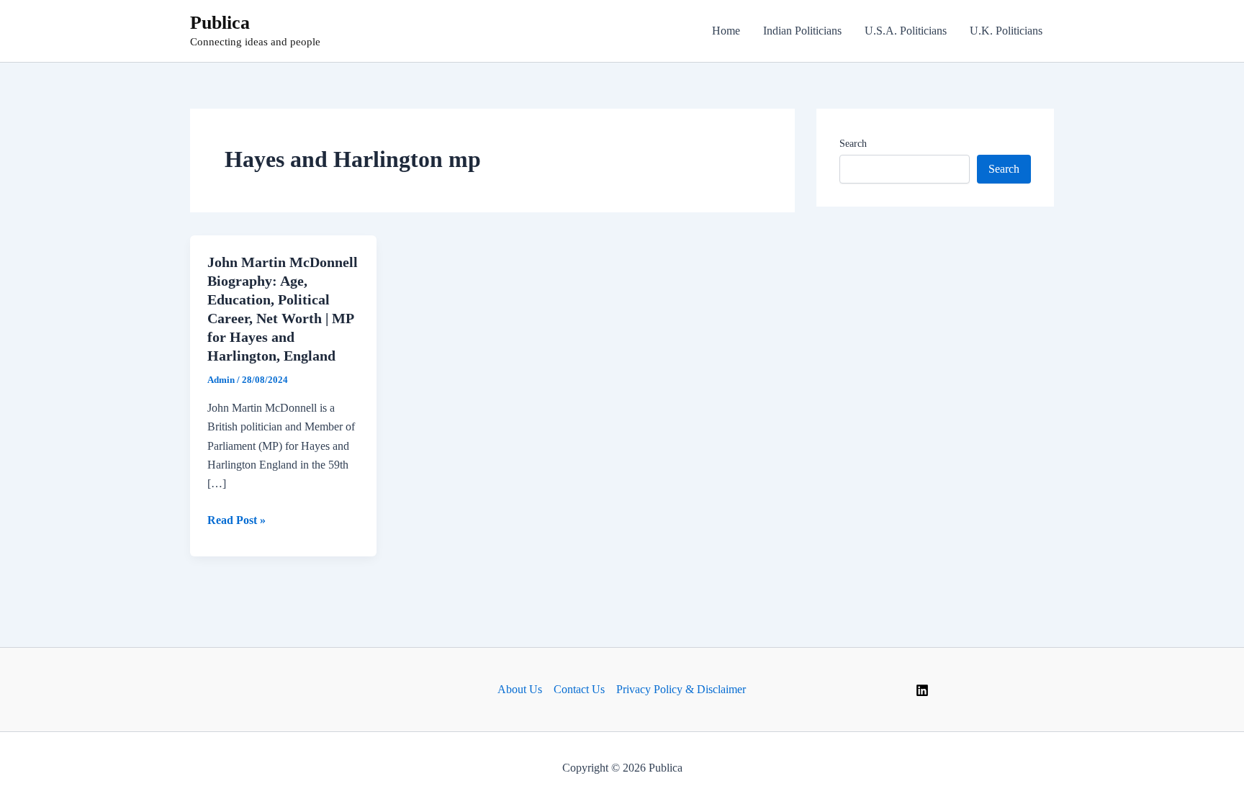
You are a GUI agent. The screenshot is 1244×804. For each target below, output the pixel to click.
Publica (220, 22)
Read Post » (236, 521)
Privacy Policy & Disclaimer (681, 689)
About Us (519, 689)
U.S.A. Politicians (906, 30)
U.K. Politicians (1006, 30)
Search (853, 143)
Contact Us (579, 689)
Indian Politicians (802, 30)
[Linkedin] (922, 690)
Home (726, 30)
